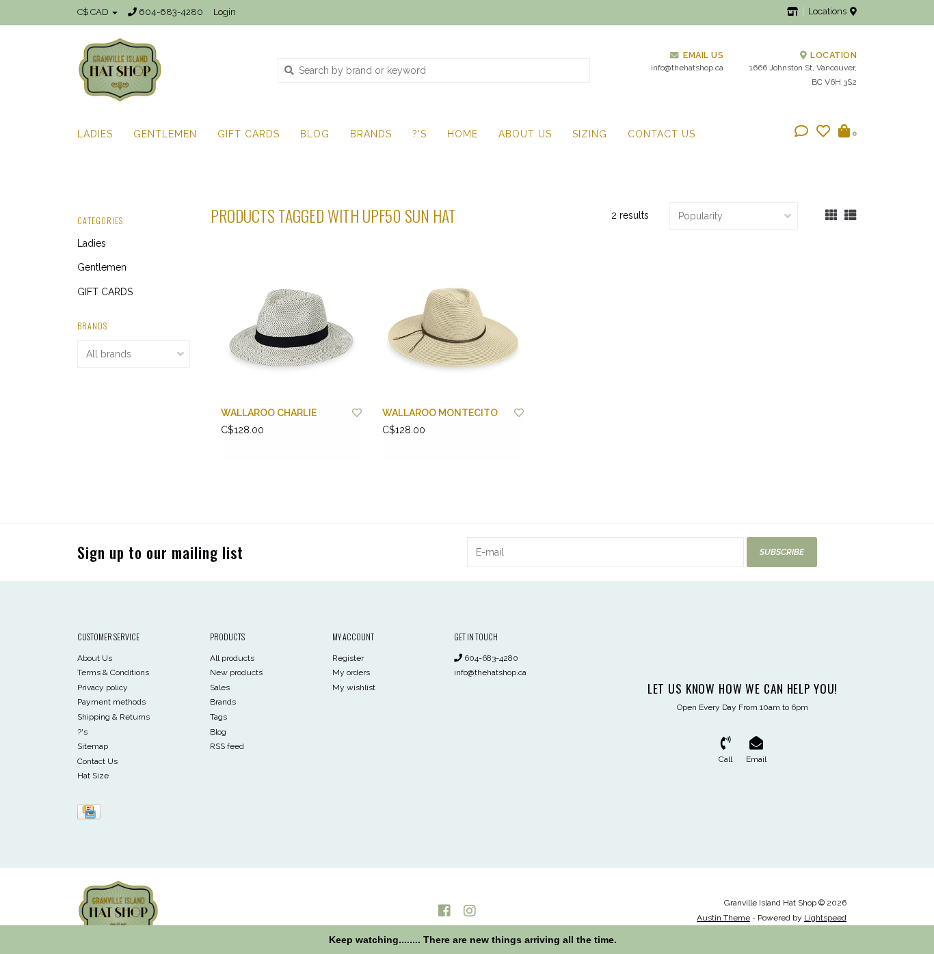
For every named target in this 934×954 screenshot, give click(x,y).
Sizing (589, 133)
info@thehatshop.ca (490, 672)
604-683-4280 (490, 658)
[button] (801, 132)
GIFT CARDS (248, 133)
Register (348, 658)
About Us (525, 133)
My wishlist (353, 687)
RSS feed (227, 746)
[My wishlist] (823, 132)
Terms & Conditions (113, 672)
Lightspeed (825, 918)
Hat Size (93, 775)
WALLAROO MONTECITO (440, 412)
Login (224, 12)
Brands (371, 133)
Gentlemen (165, 133)
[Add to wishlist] (357, 412)
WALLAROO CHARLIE (269, 412)
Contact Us (661, 133)
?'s (419, 133)
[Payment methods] (91, 814)
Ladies (95, 133)
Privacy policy (102, 687)
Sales (220, 687)
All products (232, 658)
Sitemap (92, 746)
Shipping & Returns (113, 717)
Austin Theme (723, 918)
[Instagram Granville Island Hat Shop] (469, 911)
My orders (351, 672)
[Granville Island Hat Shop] (167, 70)
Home (462, 133)
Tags (218, 717)
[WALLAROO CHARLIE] (291, 330)
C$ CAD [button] (94, 12)
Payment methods (111, 702)
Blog (315, 133)
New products (236, 672)
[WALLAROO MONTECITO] (452, 330)
